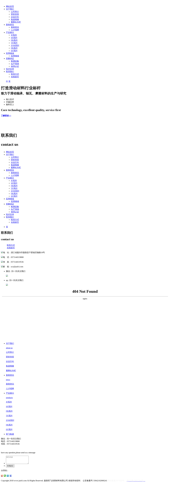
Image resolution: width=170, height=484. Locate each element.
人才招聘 (15, 30)
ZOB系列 (15, 45)
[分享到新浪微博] (2, 476)
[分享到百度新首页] (11, 476)
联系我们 (10, 71)
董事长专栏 (16, 22)
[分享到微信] (5, 476)
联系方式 (15, 74)
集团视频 (15, 19)
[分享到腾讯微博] (8, 476)
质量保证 (10, 58)
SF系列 (14, 38)
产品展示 (10, 32)
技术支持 (10, 69)
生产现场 (15, 64)
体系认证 (15, 66)
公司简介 (15, 12)
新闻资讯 (10, 25)
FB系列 (14, 40)
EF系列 (14, 51)
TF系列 (14, 43)
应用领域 (10, 53)
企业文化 (15, 17)
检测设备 (15, 61)
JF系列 (14, 35)
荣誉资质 (15, 14)
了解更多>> (6, 115)
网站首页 (10, 6)
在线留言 (15, 77)
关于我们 (10, 9)
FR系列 (14, 48)
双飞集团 (10, 434)
